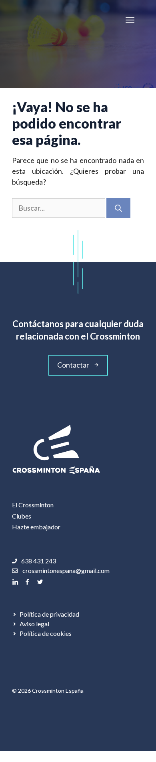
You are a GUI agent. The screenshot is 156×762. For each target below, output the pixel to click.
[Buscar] (118, 208)
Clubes (21, 516)
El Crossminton (33, 505)
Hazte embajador (36, 527)
